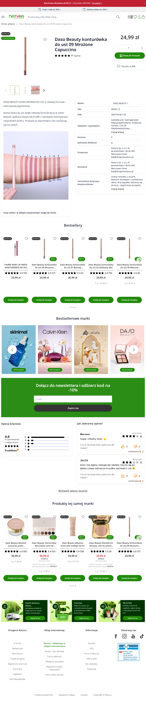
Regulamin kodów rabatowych (54, 668)
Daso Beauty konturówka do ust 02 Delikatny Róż (101, 266)
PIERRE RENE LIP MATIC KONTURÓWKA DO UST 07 (15, 266)
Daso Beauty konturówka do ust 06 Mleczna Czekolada (129, 266)
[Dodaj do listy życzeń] (26, 238)
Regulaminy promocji (17, 663)
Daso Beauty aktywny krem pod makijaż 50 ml (72, 544)
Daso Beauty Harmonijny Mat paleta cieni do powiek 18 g (44, 544)
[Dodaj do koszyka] (15, 300)
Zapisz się (73, 408)
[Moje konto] (139, 17)
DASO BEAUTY (119, 103)
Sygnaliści (17, 674)
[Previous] (6, 260)
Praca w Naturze (91, 653)
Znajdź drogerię (17, 658)
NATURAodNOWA (17, 679)
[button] (124, 447)
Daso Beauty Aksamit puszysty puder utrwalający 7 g (15, 544)
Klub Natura (17, 653)
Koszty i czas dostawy (54, 651)
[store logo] (16, 17)
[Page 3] (75, 307)
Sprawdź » (97, 3)
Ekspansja (91, 669)
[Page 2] (73, 307)
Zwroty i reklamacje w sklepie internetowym (54, 644)
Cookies (84, 694)
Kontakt (91, 643)
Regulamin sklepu (67, 694)
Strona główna (8, 23)
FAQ (92, 648)
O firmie (17, 643)
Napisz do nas (35, 618)
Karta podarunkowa (54, 674)
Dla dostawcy (92, 663)
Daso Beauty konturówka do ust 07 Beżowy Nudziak (72, 266)
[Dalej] (44, 90)
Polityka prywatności (44, 694)
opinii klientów (12, 440)
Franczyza (17, 669)
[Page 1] (70, 307)
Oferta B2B (91, 658)
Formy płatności (54, 656)
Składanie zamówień (54, 661)
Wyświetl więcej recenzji (73, 490)
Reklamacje (17, 648)
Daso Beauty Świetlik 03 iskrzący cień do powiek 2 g (101, 544)
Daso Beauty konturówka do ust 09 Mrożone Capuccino (45, 23)
